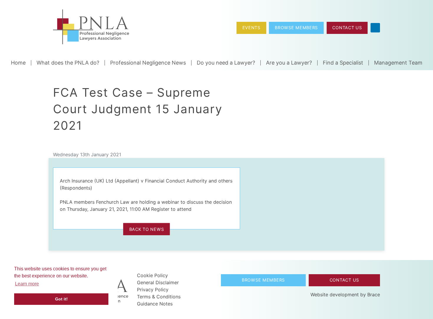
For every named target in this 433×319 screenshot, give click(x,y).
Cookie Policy (152, 275)
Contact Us (347, 27)
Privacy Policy (152, 289)
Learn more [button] (27, 283)
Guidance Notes (155, 304)
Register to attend (171, 209)
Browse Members (296, 27)
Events (251, 27)
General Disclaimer (158, 282)
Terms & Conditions (159, 297)
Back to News (146, 228)
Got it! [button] (61, 299)
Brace (373, 294)
